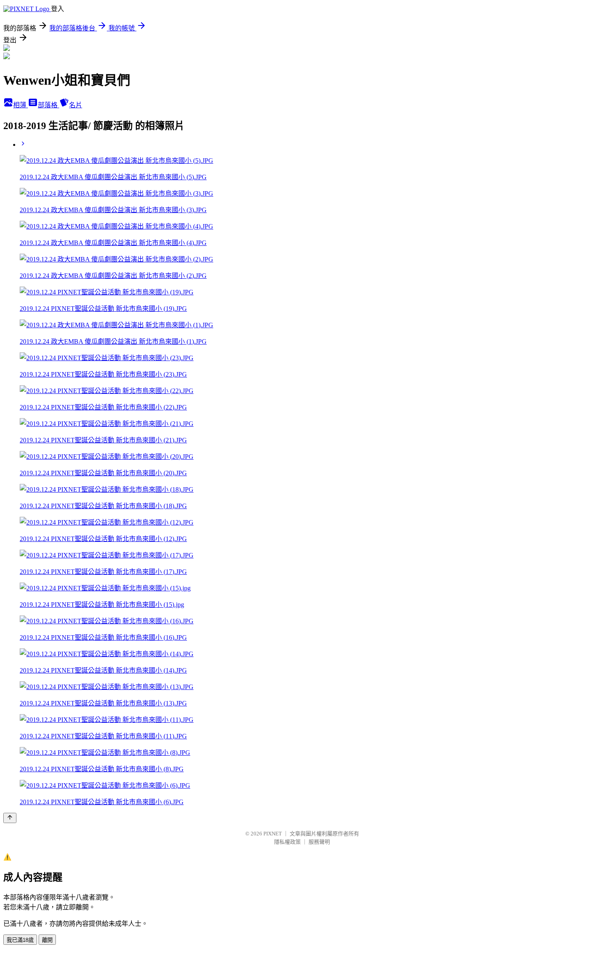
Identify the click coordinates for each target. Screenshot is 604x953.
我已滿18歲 (20, 940)
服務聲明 (319, 842)
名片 (75, 105)
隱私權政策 (287, 842)
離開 (47, 940)
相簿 (20, 105)
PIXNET (272, 833)
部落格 (48, 105)
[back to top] (9, 818)
